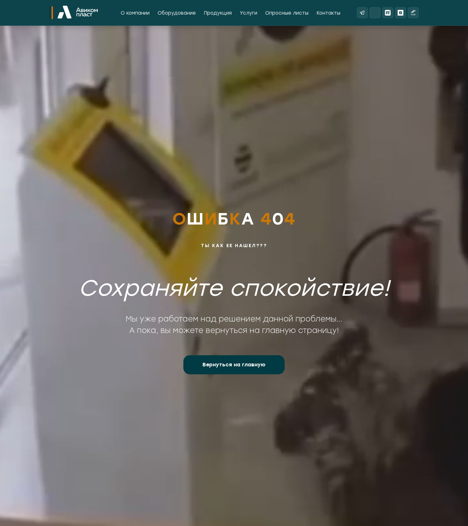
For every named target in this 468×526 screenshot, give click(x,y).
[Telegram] (362, 12)
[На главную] (78, 13)
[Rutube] (387, 12)
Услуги (248, 13)
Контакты (328, 13)
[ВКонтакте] (375, 12)
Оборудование (177, 13)
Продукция (218, 13)
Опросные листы (286, 13)
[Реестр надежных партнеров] (413, 12)
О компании (135, 13)
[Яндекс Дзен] (400, 12)
